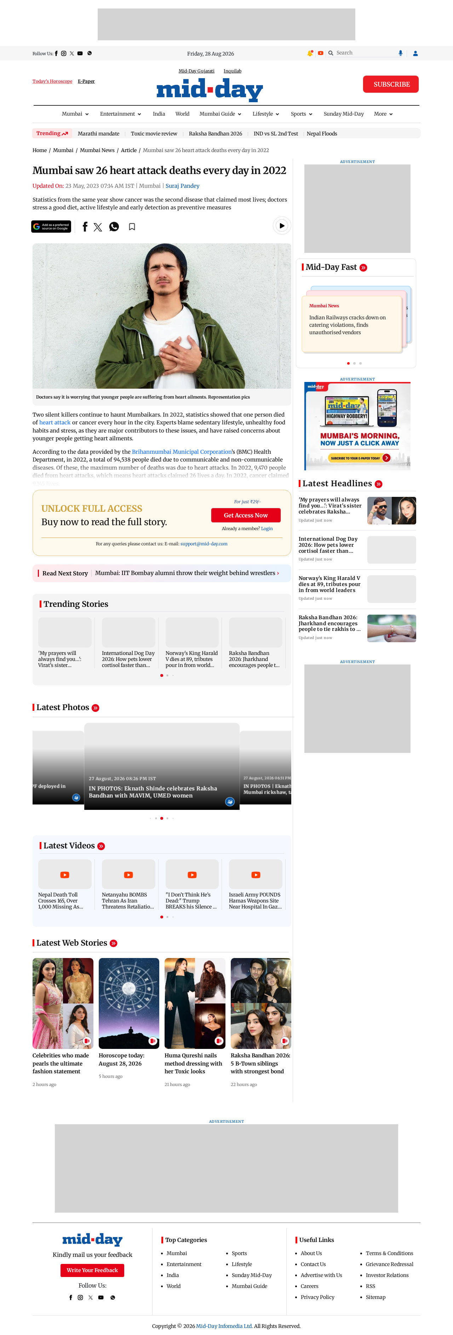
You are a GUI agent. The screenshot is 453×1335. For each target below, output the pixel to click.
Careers (310, 1286)
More (380, 114)
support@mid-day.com (204, 543)
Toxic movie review (154, 134)
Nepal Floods (322, 133)
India (159, 114)
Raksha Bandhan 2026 (215, 134)
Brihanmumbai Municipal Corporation (181, 451)
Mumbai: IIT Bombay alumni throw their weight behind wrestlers (187, 572)
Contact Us (313, 1264)
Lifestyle (263, 114)
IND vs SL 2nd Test (276, 134)
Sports (298, 114)
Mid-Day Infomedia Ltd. (224, 1326)
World (182, 114)
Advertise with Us (321, 1275)
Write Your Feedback (92, 1270)
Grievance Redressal (389, 1264)
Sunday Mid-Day (344, 114)
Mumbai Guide (217, 114)
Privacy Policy (317, 1297)
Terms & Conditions (389, 1253)
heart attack (55, 422)
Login (267, 528)
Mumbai (72, 114)
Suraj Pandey (183, 185)
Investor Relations (387, 1275)
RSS (370, 1286)
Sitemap (376, 1297)
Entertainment (117, 114)
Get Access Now (246, 515)
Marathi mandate (98, 134)
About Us (311, 1253)
